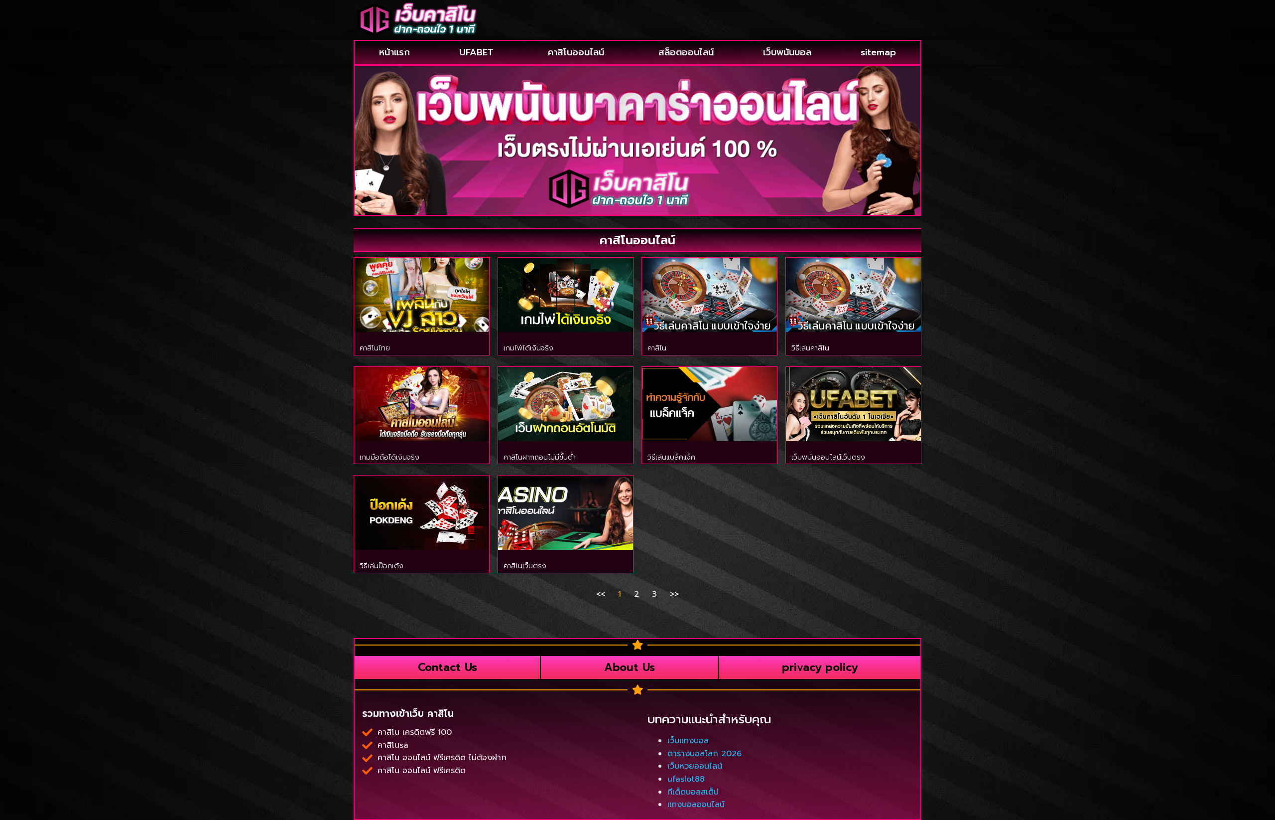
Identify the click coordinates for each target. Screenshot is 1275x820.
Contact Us (447, 667)
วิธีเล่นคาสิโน (810, 348)
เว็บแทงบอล (688, 741)
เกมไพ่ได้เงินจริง (528, 348)
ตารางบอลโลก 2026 (704, 754)
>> (674, 594)
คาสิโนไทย (375, 348)
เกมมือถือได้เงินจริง (389, 457)
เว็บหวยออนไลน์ (694, 766)
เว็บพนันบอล (787, 52)
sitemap (878, 52)
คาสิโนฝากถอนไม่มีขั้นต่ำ (540, 457)
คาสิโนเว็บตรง (525, 566)
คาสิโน (656, 348)
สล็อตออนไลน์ (686, 52)
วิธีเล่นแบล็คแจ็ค (671, 457)
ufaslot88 (686, 779)
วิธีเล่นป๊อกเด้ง (381, 566)
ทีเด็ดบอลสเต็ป (693, 792)
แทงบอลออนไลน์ (696, 805)
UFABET (476, 52)
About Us (629, 667)
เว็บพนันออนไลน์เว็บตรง (828, 457)
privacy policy (820, 667)
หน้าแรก (394, 52)
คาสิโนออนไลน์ (576, 52)
